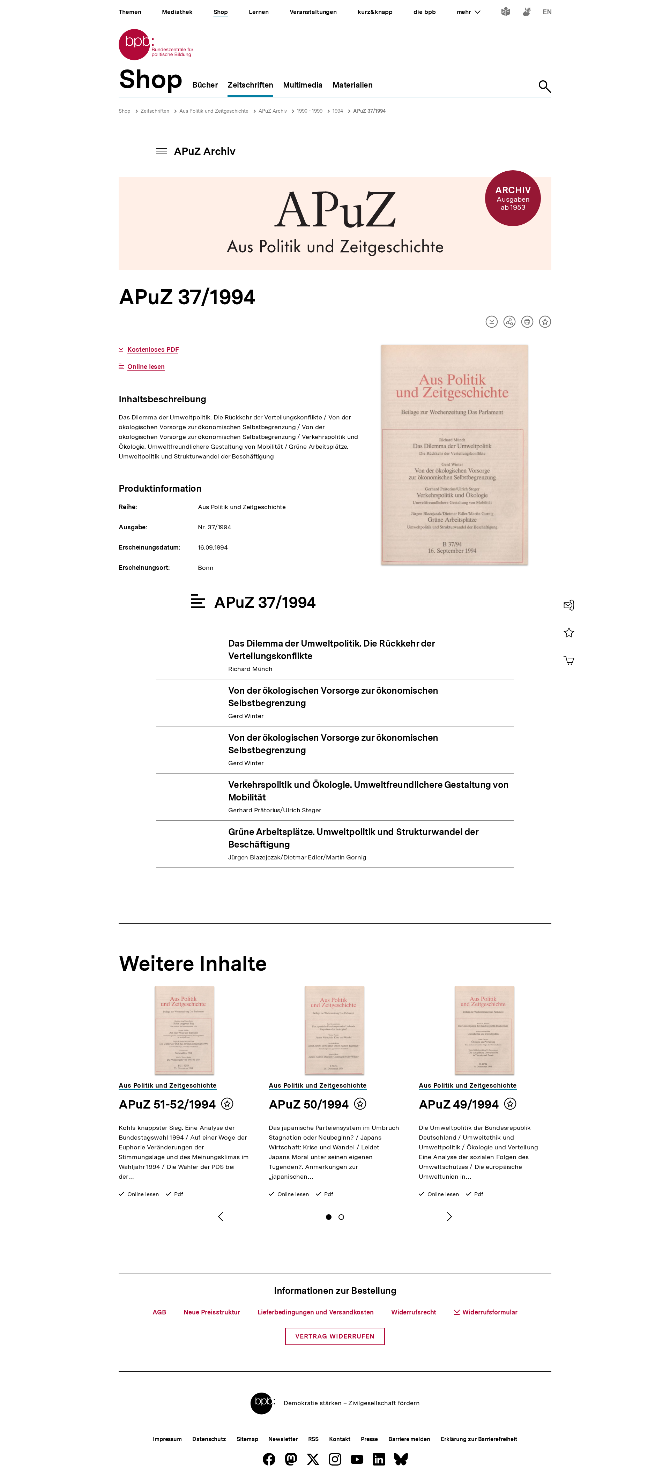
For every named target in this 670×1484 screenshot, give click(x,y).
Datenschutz (209, 1439)
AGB (159, 1312)
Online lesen (146, 367)
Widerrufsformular (489, 1312)
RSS (313, 1439)
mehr (469, 11)
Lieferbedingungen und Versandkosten (316, 1312)
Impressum (167, 1439)
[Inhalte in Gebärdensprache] (526, 13)
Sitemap (247, 1439)
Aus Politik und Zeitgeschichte (213, 111)
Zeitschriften (155, 111)
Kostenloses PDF (152, 349)
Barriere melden (409, 1439)
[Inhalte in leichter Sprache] (505, 13)
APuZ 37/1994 (369, 111)
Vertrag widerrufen (335, 1336)
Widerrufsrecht (414, 1312)
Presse (369, 1439)
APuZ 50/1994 (309, 1104)
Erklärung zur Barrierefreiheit (479, 1439)
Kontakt (339, 1439)
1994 (338, 111)
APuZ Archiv (273, 111)
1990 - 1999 (309, 111)
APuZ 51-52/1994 (167, 1104)
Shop (125, 111)
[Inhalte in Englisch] (547, 13)
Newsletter (282, 1439)
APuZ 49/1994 (459, 1104)
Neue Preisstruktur (212, 1312)
